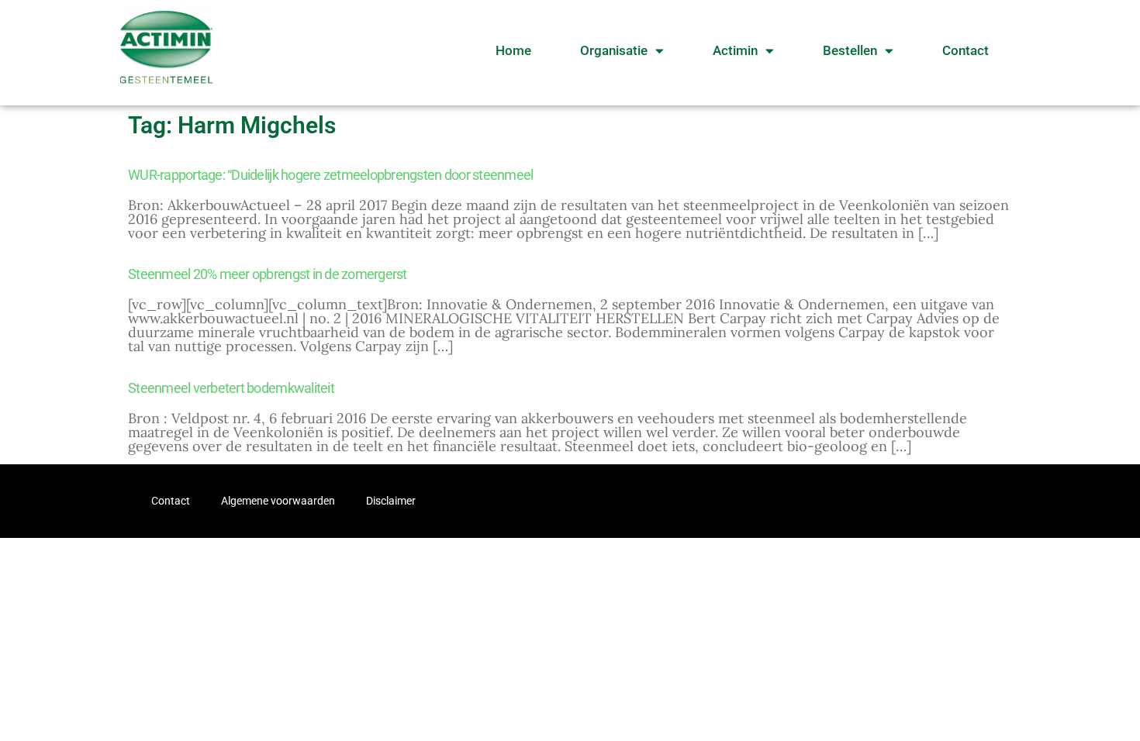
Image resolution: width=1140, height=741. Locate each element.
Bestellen (850, 50)
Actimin (735, 50)
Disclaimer (391, 501)
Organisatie (614, 50)
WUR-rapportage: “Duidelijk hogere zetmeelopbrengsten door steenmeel (330, 175)
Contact (965, 50)
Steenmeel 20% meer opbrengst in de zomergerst (267, 274)
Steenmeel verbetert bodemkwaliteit (231, 388)
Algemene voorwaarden (278, 501)
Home (513, 50)
